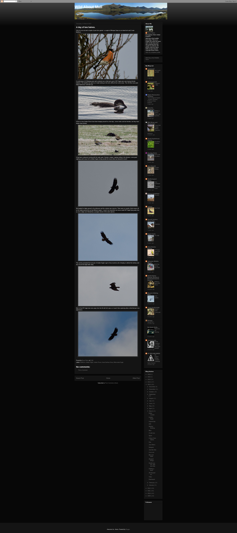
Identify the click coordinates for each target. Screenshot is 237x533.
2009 (149, 496)
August (151, 398)
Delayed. (151, 447)
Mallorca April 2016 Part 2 (157, 283)
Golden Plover (97, 362)
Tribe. (150, 477)
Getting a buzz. (151, 469)
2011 (149, 490)
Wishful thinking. (152, 427)
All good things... (152, 459)
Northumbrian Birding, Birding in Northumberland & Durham (153, 278)
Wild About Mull (88, 7)
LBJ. (150, 424)
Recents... (157, 195)
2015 (149, 379)
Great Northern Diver (107, 362)
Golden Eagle (89, 362)
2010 (149, 493)
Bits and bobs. (151, 455)
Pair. (150, 442)
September (152, 394)
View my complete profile (153, 52)
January (151, 485)
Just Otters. (152, 444)
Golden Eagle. (151, 418)
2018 (149, 374)
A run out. (151, 452)
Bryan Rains (151, 33)
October (151, 391)
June (150, 403)
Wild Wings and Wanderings (152, 123)
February (152, 482)
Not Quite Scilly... (152, 327)
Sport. (150, 435)
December (152, 386)
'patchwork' (151, 69)
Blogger (128, 529)
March (151, 411)
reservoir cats (151, 340)
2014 (149, 382)
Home (108, 378)
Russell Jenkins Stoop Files (152, 220)
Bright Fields (151, 234)
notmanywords (152, 82)
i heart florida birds (153, 307)
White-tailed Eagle (118, 362)
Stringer (149, 320)
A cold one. (152, 433)
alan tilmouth (151, 166)
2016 (149, 377)
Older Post (136, 378)
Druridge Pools (152, 153)
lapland (149, 206)
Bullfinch (82, 362)
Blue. (150, 430)
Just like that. (152, 450)
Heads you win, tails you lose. (152, 464)
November (152, 389)
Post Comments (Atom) (111, 383)
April (150, 408)
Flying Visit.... (151, 322)
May (150, 406)
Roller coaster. (152, 413)
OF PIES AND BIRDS (153, 353)
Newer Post (80, 378)
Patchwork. (152, 479)
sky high (157, 235)
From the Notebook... (151, 108)
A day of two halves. (152, 438)
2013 (149, 384)
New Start (157, 208)
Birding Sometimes (153, 193)
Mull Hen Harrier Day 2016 (157, 266)
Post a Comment (82, 370)
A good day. (152, 421)
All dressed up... (152, 473)
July (150, 401)
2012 (149, 488)
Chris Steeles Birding (151, 247)
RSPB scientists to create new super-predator (157, 345)
